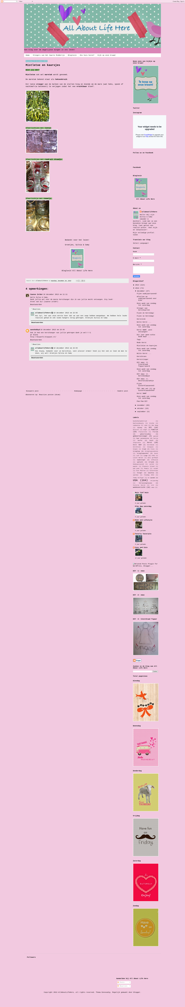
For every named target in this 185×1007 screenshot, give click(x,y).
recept (155, 468)
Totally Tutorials (143, 534)
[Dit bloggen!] (79, 281)
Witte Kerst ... (144, 322)
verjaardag (154, 480)
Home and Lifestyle (143, 520)
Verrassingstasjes (145, 483)
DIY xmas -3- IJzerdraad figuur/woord (143, 364)
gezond (155, 436)
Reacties (36, 309)
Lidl (137, 455)
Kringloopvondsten (151, 451)
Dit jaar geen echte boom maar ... (146, 336)
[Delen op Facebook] (82, 281)
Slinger (139, 473)
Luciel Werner (138, 457)
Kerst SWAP (141, 393)
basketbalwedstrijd (140, 421)
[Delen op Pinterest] (84, 281)
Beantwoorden (36, 304)
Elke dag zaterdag (143, 506)
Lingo (145, 455)
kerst (149, 442)
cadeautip (136, 425)
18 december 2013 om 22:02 (66, 313)
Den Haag (155, 425)
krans (153, 449)
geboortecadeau (145, 434)
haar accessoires (142, 438)
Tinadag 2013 (149, 475)
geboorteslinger (140, 436)
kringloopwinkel (142, 453)
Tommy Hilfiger (138, 478)
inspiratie (137, 442)
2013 (137, 288)
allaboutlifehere (43, 313)
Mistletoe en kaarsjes (147, 346)
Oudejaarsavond (138, 464)
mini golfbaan (153, 457)
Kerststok (141, 319)
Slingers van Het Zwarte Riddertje (49, 55)
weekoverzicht (139, 487)
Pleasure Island (148, 466)
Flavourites (143, 432)
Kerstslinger (142, 359)
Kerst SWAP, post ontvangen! (144, 331)
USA (135, 480)
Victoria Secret (139, 485)
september (142, 412)
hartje (155, 438)
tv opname (151, 478)
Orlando (151, 462)
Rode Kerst (141, 342)
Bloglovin (72, 55)
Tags (139, 340)
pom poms (136, 468)
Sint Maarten (140, 470)
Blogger (136, 992)
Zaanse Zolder (36, 294)
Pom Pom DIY (142, 401)
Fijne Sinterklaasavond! (146, 384)
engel (145, 429)
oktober (141, 408)
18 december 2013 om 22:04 (66, 348)
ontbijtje (154, 460)
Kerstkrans (141, 356)
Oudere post (122, 391)
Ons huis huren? (87, 55)
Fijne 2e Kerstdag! (145, 313)
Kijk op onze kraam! (107, 55)
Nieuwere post (32, 391)
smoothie (151, 473)
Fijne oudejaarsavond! (147, 294)
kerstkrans (137, 447)
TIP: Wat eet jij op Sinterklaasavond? (146, 389)
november (141, 405)
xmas (152, 487)
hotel (151, 440)
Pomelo (146, 468)
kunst (156, 453)
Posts (121, 982)
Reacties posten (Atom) (49, 395)
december (141, 291)
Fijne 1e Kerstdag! (145, 316)
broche (151, 423)
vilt (152, 485)
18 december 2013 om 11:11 (55, 294)
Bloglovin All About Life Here (77, 271)
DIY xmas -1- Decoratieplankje (145, 380)
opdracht (140, 462)
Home (28, 55)
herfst (140, 440)
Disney (139, 427)
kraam (144, 449)
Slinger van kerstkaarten (143, 309)
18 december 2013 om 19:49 (52, 330)
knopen (135, 449)
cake (145, 425)
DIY (150, 427)
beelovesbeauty (138, 423)
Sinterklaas (154, 470)
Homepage (78, 391)
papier (135, 466)
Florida (155, 432)
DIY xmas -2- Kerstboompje (143, 375)
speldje (135, 475)
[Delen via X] (81, 281)
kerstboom (150, 445)
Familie (154, 430)
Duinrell (136, 429)
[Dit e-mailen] (77, 281)
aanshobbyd (35, 330)
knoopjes (150, 447)
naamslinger (141, 460)
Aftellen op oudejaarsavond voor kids (147, 298)
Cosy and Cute (141, 547)
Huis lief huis (141, 493)
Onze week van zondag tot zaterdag (146, 304)
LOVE (153, 455)
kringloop (136, 451)
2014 (137, 285)
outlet (151, 464)
